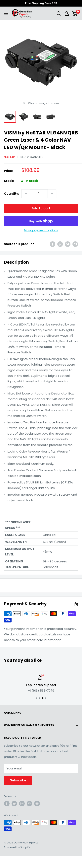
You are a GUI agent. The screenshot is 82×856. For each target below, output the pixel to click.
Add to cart (41, 208)
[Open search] (59, 13)
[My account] (67, 13)
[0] (74, 13)
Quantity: (11, 193)
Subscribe (18, 780)
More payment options (41, 230)
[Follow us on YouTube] (37, 803)
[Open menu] (6, 13)
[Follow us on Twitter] (14, 803)
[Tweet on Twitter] (67, 244)
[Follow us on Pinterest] (29, 803)
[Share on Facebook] (52, 244)
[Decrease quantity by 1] (25, 193)
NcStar (9, 157)
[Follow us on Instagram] (22, 803)
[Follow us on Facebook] (7, 803)
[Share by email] (75, 244)
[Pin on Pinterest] (60, 244)
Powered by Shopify (17, 847)
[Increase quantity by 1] (52, 193)
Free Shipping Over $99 (41, 3)
